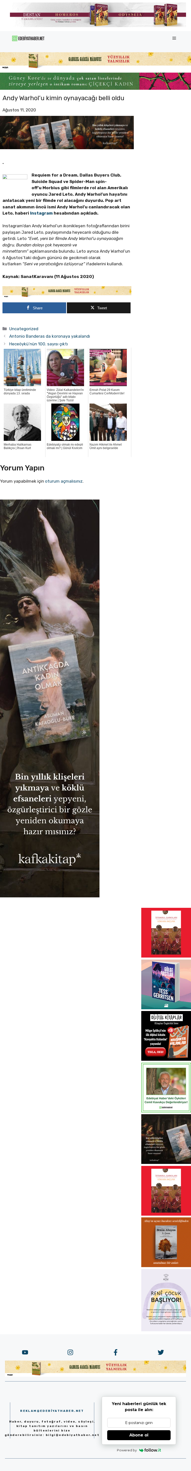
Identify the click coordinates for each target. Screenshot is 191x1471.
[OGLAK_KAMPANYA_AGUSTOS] (166, 956)
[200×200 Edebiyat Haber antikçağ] (166, 1162)
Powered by (127, 1450)
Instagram (42, 213)
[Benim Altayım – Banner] (166, 1265)
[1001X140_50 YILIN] (98, 26)
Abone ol (138, 1435)
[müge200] (166, 1059)
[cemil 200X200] (166, 1110)
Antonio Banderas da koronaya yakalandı (49, 336)
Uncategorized (23, 328)
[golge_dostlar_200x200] (166, 1007)
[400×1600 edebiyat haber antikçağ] (49, 895)
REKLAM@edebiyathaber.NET (52, 1411)
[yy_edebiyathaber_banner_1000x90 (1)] (66, 296)
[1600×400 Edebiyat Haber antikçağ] (67, 147)
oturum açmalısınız (64, 481)
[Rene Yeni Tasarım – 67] (166, 1329)
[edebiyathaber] (95, 88)
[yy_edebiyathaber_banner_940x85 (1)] (95, 67)
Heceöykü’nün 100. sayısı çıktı (38, 343)
